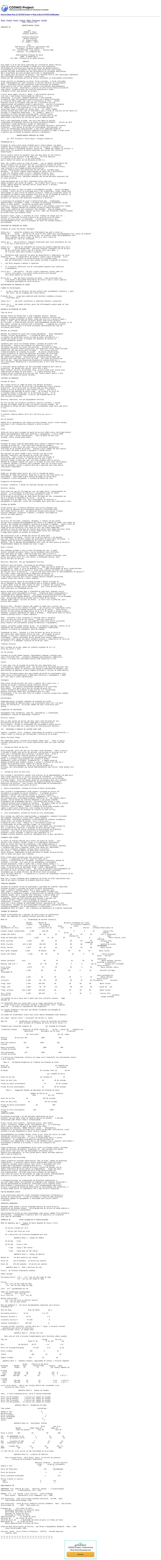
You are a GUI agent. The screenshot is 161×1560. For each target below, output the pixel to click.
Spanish (44, 20)
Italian (29, 20)
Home (3, 20)
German (22, 20)
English (9, 20)
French (15, 20)
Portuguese (36, 20)
